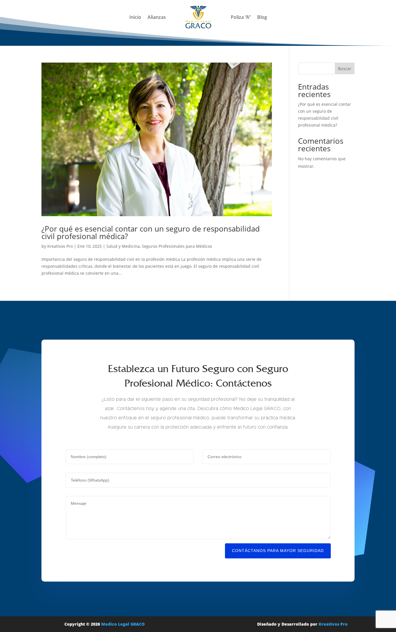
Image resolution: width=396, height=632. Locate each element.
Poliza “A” (241, 17)
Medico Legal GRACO (123, 624)
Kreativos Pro (60, 246)
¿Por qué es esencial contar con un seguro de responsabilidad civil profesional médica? (150, 232)
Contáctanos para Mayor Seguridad (278, 550)
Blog (262, 17)
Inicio (135, 17)
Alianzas (157, 17)
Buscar (344, 68)
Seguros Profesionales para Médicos (177, 246)
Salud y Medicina (123, 246)
